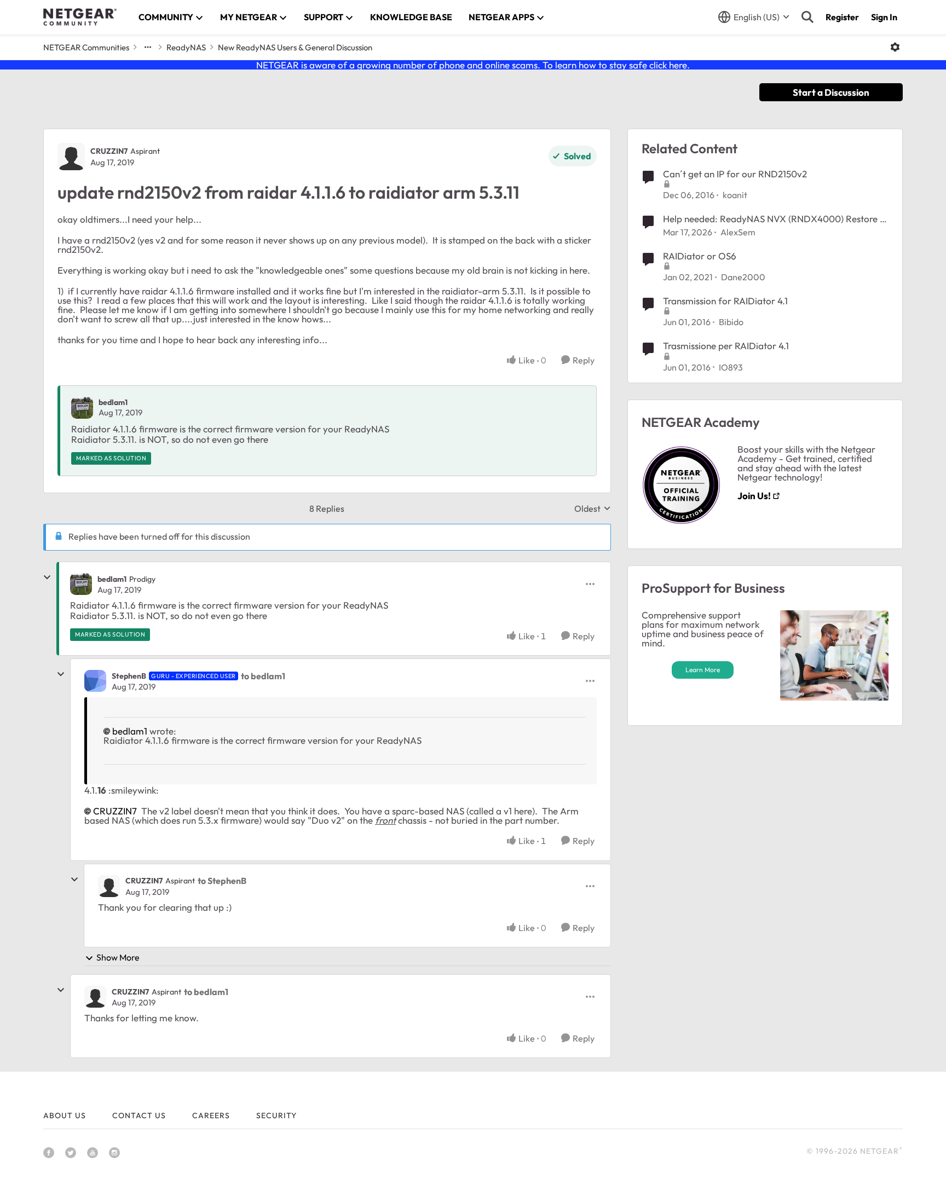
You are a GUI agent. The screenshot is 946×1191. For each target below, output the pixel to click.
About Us (64, 1115)
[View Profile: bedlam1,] (82, 408)
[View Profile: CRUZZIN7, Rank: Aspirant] (71, 156)
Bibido (731, 321)
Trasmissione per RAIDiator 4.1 (726, 345)
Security (276, 1115)
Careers (211, 1115)
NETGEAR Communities (86, 47)
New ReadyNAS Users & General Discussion (295, 47)
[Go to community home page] (80, 17)
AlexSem (737, 232)
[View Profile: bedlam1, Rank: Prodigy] (81, 584)
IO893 (731, 367)
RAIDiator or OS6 (699, 256)
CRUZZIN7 (109, 151)
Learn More (702, 670)
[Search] (807, 17)
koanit (735, 194)
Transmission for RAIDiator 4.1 (725, 301)
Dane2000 (743, 277)
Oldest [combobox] (592, 508)
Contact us (139, 1115)
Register (842, 16)
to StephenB (222, 880)
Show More (118, 957)
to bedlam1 (263, 676)
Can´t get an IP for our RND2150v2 (735, 174)
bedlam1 (113, 402)
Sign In (884, 16)
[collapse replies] (47, 577)
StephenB (129, 676)
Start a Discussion (831, 92)
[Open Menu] (895, 47)
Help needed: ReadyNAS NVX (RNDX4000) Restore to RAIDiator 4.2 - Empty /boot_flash (776, 219)
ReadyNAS (186, 47)
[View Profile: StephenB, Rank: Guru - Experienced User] (95, 681)
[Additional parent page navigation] (147, 47)
